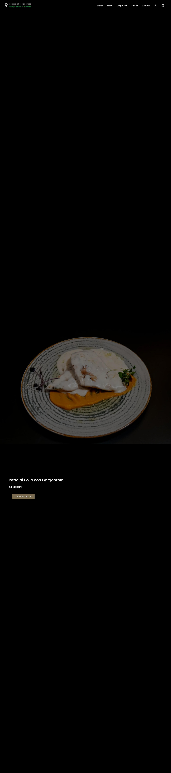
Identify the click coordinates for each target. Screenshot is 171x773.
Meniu (109, 5)
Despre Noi (122, 5)
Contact (146, 5)
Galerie (134, 5)
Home (100, 5)
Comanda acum (23, 496)
